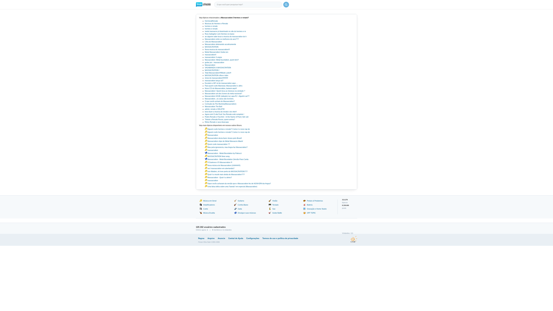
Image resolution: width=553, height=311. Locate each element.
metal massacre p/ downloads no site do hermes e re (225, 31)
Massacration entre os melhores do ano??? (222, 39)
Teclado (275, 205)
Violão (274, 201)
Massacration (210, 65)
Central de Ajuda (235, 238)
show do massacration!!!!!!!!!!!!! (216, 78)
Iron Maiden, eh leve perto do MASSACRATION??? (227, 171)
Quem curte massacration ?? (218, 144)
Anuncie (221, 238)
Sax (273, 209)
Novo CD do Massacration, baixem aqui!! (221, 88)
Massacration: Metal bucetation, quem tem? (222, 60)
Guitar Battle (277, 213)
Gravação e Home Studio (317, 209)
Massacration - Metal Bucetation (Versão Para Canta (227, 159)
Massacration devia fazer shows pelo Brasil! (224, 138)
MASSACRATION (211, 47)
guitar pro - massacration (214, 62)
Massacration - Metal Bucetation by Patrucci (224, 153)
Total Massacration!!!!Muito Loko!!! (218, 73)
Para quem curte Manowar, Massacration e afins (223, 86)
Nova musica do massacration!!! (217, 50)
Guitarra (241, 201)
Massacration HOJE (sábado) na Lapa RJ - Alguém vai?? (227, 96)
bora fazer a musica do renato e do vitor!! (221, 112)
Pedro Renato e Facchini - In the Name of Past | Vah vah (227, 117)
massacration (212, 150)
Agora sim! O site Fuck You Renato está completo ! (224, 114)
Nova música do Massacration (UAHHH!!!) (223, 165)
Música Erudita (209, 213)
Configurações (252, 238)
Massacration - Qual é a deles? (219, 178)
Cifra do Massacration (213, 42)
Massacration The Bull (213, 107)
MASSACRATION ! (212, 70)
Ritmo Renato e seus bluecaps (217, 122)
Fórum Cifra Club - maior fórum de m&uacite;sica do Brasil (203, 4)
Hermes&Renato (211, 21)
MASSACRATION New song (218, 156)
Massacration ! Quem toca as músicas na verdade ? (225, 91)
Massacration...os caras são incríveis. (219, 99)
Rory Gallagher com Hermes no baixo (219, 34)
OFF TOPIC (311, 213)
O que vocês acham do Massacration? (220, 101)
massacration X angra (213, 57)
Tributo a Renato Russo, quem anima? (220, 119)
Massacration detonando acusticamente (220, 44)
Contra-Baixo (243, 205)
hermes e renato (211, 26)
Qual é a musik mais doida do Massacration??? (226, 174)
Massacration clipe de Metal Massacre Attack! (225, 141)
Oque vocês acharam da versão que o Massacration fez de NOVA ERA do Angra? (239, 184)
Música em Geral (209, 201)
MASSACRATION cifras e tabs (216, 75)
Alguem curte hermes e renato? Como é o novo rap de (228, 129)
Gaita (240, 209)
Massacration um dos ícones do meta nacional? (223, 94)
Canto (205, 209)
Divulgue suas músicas (247, 213)
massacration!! (210, 55)
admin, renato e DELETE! (215, 109)
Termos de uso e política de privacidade (280, 238)
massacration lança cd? (214, 81)
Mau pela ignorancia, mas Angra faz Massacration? (227, 147)
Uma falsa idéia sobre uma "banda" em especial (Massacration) (232, 187)
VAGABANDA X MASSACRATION (218, 68)
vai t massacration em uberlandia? (220, 168)
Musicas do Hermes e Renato (216, 24)
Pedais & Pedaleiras (315, 201)
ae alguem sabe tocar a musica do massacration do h (226, 37)
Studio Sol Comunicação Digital (353, 239)
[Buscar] (286, 4)
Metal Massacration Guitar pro (216, 52)
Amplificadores (209, 205)
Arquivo (211, 238)
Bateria (310, 205)
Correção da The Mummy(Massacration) (220, 104)
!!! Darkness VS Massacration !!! (219, 162)
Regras (201, 238)
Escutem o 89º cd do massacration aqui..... (221, 83)
